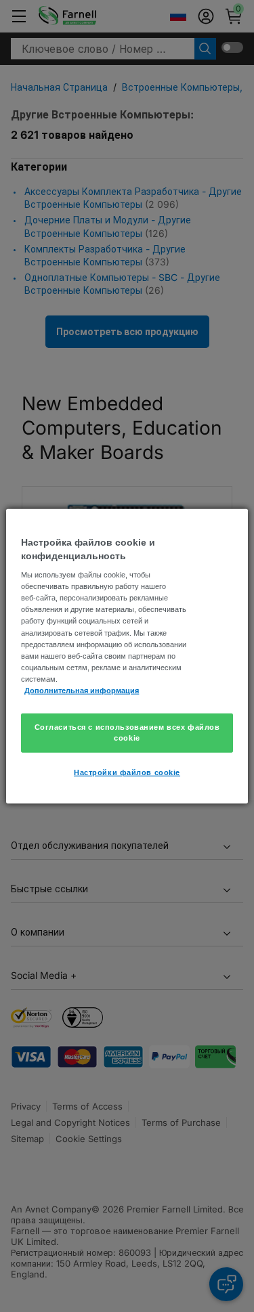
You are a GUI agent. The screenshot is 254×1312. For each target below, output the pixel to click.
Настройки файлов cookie (127, 772)
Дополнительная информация (81, 690)
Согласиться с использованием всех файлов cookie (127, 732)
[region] (126, 656)
